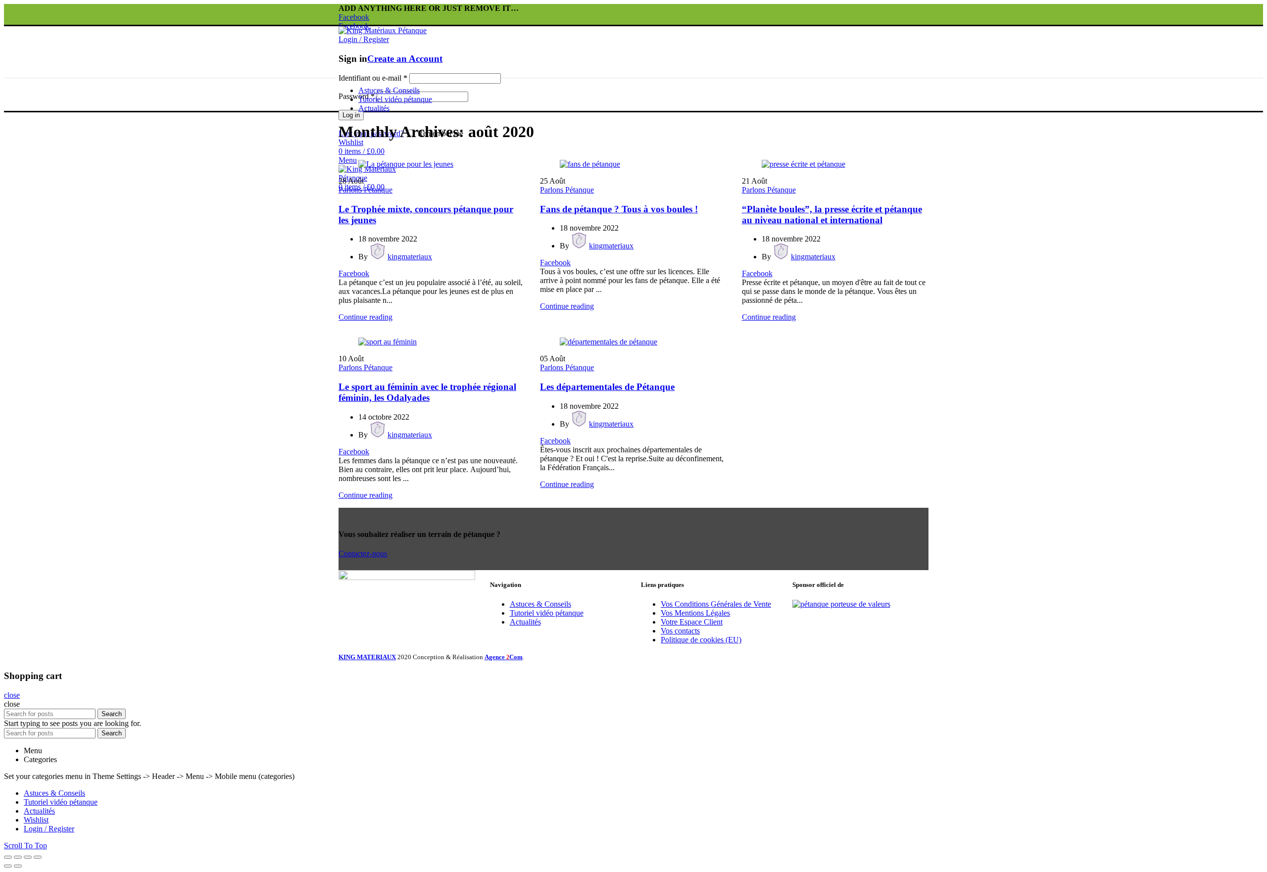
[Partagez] (18, 857)
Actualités (525, 622)
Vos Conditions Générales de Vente (716, 604)
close (12, 695)
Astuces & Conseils (540, 604)
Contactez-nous (363, 553)
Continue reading (365, 317)
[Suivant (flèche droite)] (18, 866)
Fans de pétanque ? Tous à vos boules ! (619, 209)
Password (357, 96)
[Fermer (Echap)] (8, 857)
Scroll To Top (25, 845)
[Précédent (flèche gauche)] (8, 866)
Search (111, 714)
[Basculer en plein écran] (28, 857)
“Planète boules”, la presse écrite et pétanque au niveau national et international (832, 214)
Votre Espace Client (692, 622)
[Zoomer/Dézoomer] (38, 857)
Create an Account (404, 58)
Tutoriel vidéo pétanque (547, 613)
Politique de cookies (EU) (701, 639)
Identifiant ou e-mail (373, 78)
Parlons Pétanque (365, 190)
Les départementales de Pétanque (607, 387)
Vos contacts (680, 631)
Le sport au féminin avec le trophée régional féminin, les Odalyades (427, 392)
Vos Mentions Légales (695, 613)
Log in (351, 115)
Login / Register (49, 828)
